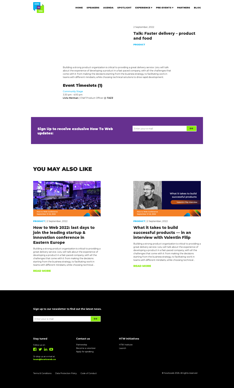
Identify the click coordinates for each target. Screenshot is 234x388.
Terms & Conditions (42, 373)
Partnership (81, 344)
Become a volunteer (86, 348)
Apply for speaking (85, 351)
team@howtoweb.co (44, 359)
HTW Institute (126, 344)
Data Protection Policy (66, 373)
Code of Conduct (89, 373)
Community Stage (73, 91)
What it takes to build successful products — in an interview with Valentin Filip (162, 232)
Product (139, 44)
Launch (122, 348)
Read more (42, 270)
